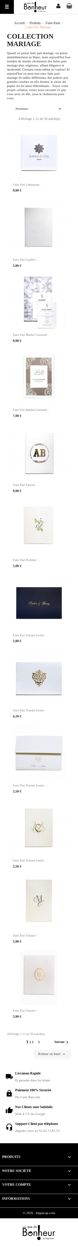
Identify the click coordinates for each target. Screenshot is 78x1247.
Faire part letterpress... (27, 184)
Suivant (62, 1042)
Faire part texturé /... (26, 935)
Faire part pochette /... (27, 560)
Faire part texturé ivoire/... (30, 635)
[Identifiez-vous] (58, 6)
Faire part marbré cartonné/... (31, 335)
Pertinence (39, 109)
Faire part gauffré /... (26, 259)
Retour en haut (52, 1054)
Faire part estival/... (25, 485)
